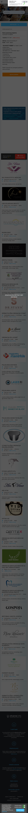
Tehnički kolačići (18, 805)
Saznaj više (4, 811)
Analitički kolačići (18, 807)
